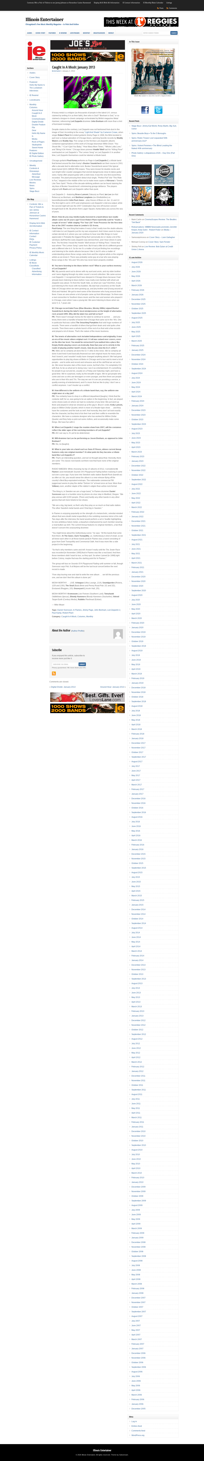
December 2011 (138, 1076)
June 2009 (136, 1214)
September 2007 (138, 1312)
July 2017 (135, 766)
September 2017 (138, 757)
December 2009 (138, 1187)
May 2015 (135, 886)
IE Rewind (63, 33)
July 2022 (135, 489)
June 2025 (136, 327)
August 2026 (136, 262)
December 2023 (138, 410)
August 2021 (136, 540)
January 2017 (137, 794)
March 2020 (136, 618)
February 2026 (137, 290)
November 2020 (138, 581)
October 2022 (137, 475)
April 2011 (135, 1113)
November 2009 (138, 1191)
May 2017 (135, 775)
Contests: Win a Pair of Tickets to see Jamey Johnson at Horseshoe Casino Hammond (59, 2)
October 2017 (137, 752)
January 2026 (137, 295)
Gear (34, 130)
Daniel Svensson (64, 610)
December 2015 (138, 854)
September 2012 (138, 1034)
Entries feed (136, 1426)
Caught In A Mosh (68, 616)
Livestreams (75, 33)
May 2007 (135, 1330)
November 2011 (138, 1080)
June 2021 (136, 549)
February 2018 (137, 734)
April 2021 (135, 558)
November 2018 (138, 692)
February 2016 (137, 845)
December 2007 (138, 1298)
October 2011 (137, 1085)
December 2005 (138, 1409)
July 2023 (135, 433)
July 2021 (135, 544)
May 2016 (135, 831)
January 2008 (137, 1293)
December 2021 (138, 521)
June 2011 (136, 1104)
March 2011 (136, 1117)
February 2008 (137, 1288)
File (33, 127)
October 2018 (137, 697)
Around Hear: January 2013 (112, 687)
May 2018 (135, 720)
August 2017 (136, 761)
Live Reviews (35, 180)
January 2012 (137, 1071)
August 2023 (136, 429)
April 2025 (135, 336)
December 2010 (138, 1131)
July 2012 (135, 1043)
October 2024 (137, 364)
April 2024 (135, 392)
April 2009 (135, 1224)
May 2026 (135, 276)
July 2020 (135, 600)
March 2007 (136, 1339)
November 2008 (138, 1247)
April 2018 (135, 724)
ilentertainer (56, 71)
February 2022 (137, 512)
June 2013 (136, 993)
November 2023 (138, 415)
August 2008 (136, 1261)
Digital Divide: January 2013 (63, 687)
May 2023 (135, 443)
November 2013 (138, 969)
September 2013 (138, 979)
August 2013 (136, 983)
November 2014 (138, 914)
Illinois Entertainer (45, 19)
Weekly (111, 33)
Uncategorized (99, 33)
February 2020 (137, 623)
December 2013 (138, 965)
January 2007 (137, 1349)
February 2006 (137, 1399)
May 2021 (135, 553)
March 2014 (136, 951)
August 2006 (136, 1372)
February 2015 (137, 900)
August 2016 (136, 817)
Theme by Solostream (119, 1455)
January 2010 (137, 1182)
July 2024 (135, 378)
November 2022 (138, 470)
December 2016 (138, 798)
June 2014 (136, 937)
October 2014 (137, 919)
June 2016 (136, 826)
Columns (81, 616)
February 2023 (137, 456)
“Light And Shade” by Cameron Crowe (100, 132)
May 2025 (135, 332)
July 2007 (135, 1321)
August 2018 (136, 706)
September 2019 (138, 646)
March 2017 (136, 785)
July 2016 (135, 822)
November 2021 (138, 526)
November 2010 (138, 1136)
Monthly (86, 33)
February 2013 (137, 1011)
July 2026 (135, 267)
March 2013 (136, 1006)
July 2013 (135, 988)
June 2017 (136, 771)
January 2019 (137, 683)
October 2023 (137, 419)
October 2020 (137, 586)
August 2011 (136, 1094)
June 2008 (136, 1270)
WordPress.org (137, 1435)
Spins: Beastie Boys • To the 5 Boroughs (148, 133)
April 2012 (135, 1057)
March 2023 (136, 452)
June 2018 (136, 715)
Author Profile (78, 631)
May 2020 (135, 609)
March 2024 (136, 396)
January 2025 (137, 350)
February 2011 (137, 1122)
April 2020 (135, 614)
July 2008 (135, 1265)
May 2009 (135, 1219)
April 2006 (135, 1390)
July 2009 (135, 1210)
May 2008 (135, 1275)
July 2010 (135, 1154)
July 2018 (135, 711)
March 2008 (136, 1284)
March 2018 (136, 729)
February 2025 (137, 345)
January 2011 (137, 1127)
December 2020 (138, 577)
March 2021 (136, 563)
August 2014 (136, 928)
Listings (169, 2)
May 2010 (135, 1164)
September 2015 (138, 868)
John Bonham (100, 610)
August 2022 (136, 484)
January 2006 (137, 1404)
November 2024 (138, 359)
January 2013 (137, 1016)
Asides (29, 33)
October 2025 (137, 308)
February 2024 (137, 401)
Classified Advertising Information (37, 271)
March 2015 (136, 896)
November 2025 (138, 304)
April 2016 (135, 835)
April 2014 (135, 946)
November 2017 (138, 748)
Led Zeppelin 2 (113, 610)
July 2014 (135, 932)
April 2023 (135, 447)
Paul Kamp (57, 613)
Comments (173, 8)
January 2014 (137, 960)
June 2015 (136, 882)
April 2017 (135, 780)
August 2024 (136, 373)
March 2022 (136, 507)
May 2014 (135, 942)
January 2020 (137, 627)
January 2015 (137, 905)
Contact (32, 236)
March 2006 (136, 1395)
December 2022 (138, 466)
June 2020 (136, 604)
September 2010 (138, 1145)
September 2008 (138, 1256)
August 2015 (136, 872)
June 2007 (136, 1325)
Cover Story (40, 33)
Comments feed (138, 1431)
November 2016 (138, 803)
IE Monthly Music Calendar (153, 2)
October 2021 (137, 530)
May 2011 (135, 1108)
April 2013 (135, 1002)
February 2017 (137, 789)
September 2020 (138, 590)
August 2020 (136, 595)
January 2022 (137, 516)
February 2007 (137, 1344)
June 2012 (136, 1048)
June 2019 (136, 660)
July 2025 (135, 322)
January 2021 (137, 572)
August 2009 (136, 1205)
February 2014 (137, 956)
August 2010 (136, 1150)
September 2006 (138, 1367)
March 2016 (136, 840)
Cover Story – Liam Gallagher (162, 237)
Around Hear (37, 110)
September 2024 (138, 369)
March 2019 (136, 674)
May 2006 (135, 1385)
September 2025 (138, 313)
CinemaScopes (38, 119)
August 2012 (136, 1039)
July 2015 (135, 877)
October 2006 (137, 1362)
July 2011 (135, 1099)
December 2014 (138, 909)
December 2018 (138, 688)
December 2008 (138, 1242)
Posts (161, 8)
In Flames (77, 610)
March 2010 (136, 1173)
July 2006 (135, 1376)
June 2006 (136, 1381)
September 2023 (138, 424)
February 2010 (137, 1177)
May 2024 (135, 387)
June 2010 (136, 1159)
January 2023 (137, 461)
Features (33, 150)
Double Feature (38, 125)
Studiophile (37, 145)
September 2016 (138, 812)
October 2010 (137, 1141)
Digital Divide (38, 122)
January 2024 (137, 406)
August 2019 (136, 651)
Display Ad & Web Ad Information (106, 2)
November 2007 (138, 1302)
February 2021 (137, 567)
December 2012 (138, 1020)
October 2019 (137, 641)
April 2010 (135, 1168)
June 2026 (136, 271)
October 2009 (137, 1196)
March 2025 (136, 341)
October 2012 (137, 1030)
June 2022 (136, 493)
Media (34, 139)
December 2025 (138, 299)
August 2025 (136, 318)
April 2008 (135, 1279)
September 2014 (138, 923)
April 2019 (135, 669)
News (31, 185)
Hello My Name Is (37, 85)
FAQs (31, 239)
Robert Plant (67, 613)
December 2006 (138, 1353)
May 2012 (135, 1053)
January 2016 (137, 849)
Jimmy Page (88, 610)
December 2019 (138, 632)
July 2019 (135, 655)
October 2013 (137, 974)
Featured (52, 33)
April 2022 (135, 503)
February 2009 (137, 1233)
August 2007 (136, 1316)
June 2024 (136, 382)
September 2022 (138, 479)
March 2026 (136, 285)
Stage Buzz (34, 191)
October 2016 (137, 808)
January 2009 (137, 1238)
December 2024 (138, 355)
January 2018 (137, 738)
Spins (31, 188)
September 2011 (138, 1090)
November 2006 (138, 1358)
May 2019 (135, 664)
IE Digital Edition (36, 153)
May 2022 (135, 498)
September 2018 (138, 701)
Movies (32, 183)
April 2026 (135, 281)
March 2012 (136, 1062)
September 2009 (138, 1201)
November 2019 (138, 637)
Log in (134, 1421)
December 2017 (138, 743)
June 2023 (136, 438)
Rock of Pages (38, 142)
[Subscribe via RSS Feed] (54, 673)
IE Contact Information (131, 2)
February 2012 (137, 1067)
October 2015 (137, 863)
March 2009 (136, 1228)
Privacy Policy (35, 248)
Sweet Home (37, 147)
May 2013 (135, 997)
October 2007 (137, 1307)
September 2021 (138, 535)
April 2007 (135, 1335)
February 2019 (137, 678)
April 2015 (135, 891)
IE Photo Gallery (36, 156)
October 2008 (137, 1251)
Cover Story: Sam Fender (159, 242)
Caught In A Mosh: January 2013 (73, 67)
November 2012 (138, 1025)
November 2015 (138, 859)
